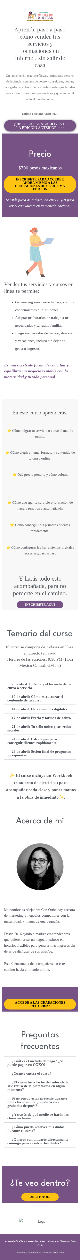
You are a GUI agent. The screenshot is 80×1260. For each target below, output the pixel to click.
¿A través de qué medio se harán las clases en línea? (38, 1116)
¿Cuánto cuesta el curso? (31, 1073)
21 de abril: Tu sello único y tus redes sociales (39, 728)
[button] (40, 686)
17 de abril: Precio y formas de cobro (41, 718)
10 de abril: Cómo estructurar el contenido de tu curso (35, 698)
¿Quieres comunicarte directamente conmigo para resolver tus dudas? (38, 1141)
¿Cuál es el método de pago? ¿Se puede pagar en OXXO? (35, 1063)
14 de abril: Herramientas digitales (39, 709)
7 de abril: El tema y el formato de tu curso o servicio (39, 686)
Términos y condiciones (28, 1253)
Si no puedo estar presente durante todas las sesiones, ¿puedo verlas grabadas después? (37, 1102)
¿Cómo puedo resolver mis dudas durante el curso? (36, 1129)
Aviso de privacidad (54, 1253)
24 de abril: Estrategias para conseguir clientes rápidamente (32, 741)
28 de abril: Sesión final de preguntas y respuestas (39, 753)
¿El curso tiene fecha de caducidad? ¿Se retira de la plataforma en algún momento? (38, 1086)
